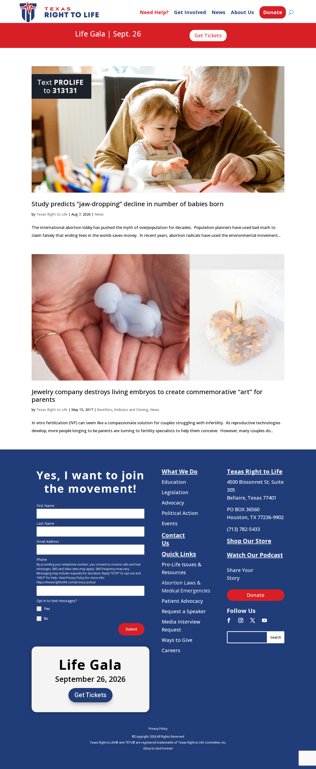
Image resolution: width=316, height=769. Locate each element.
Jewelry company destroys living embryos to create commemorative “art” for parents (147, 395)
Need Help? (154, 12)
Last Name (47, 523)
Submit (131, 629)
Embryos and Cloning (131, 409)
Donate (272, 12)
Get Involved (190, 12)
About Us (242, 12)
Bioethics (104, 409)
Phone (42, 559)
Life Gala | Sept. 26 (108, 34)
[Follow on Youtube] (264, 620)
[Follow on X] (252, 620)
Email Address (49, 541)
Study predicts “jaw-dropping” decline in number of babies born (128, 203)
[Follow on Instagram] (241, 620)
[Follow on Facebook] (229, 620)
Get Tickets (208, 35)
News (218, 12)
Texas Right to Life (51, 214)
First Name (47, 505)
